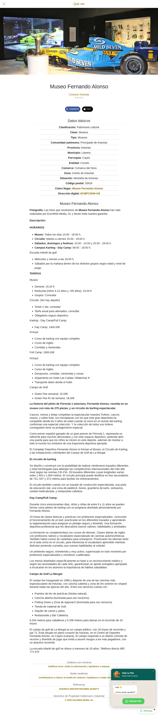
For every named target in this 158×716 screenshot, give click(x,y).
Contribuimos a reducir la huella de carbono (62, 677)
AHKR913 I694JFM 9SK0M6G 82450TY (79, 689)
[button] (153, 671)
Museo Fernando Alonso (87, 188)
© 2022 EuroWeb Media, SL (79, 700)
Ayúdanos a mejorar (99, 666)
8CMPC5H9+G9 (90, 193)
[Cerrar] (3, 3)
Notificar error (55, 666)
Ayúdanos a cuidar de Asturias (103, 677)
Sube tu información (76, 666)
